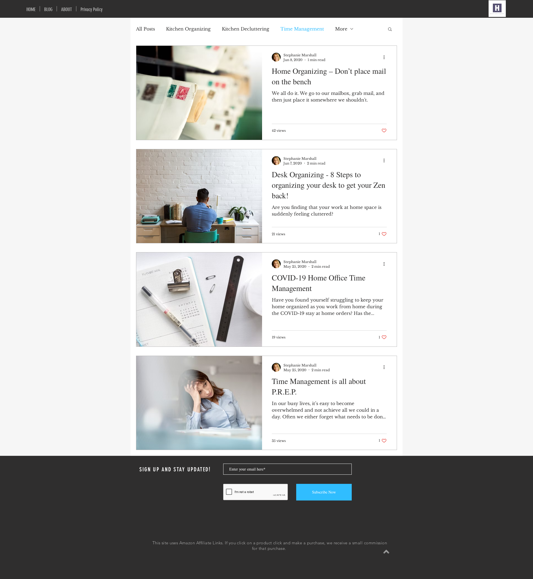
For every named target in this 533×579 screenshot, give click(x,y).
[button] (390, 29)
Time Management (302, 29)
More (341, 29)
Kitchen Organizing (188, 29)
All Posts (145, 29)
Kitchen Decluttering (245, 29)
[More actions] (386, 57)
